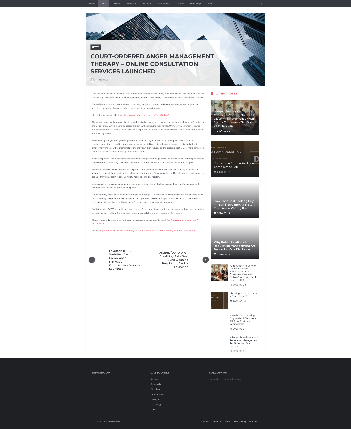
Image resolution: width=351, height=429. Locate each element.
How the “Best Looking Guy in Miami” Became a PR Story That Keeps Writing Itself (234, 204)
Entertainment (163, 3)
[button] (261, 3)
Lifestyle (180, 3)
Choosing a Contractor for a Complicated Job (244, 295)
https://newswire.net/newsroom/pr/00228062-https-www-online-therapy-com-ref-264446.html (148, 230)
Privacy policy (240, 421)
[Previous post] (92, 260)
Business (116, 3)
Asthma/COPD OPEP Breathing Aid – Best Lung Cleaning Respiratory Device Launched (173, 260)
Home (92, 3)
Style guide (254, 421)
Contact (227, 421)
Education (146, 3)
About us (217, 421)
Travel (209, 3)
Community (131, 3)
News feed (205, 421)
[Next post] (206, 260)
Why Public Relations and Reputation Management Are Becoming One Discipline (235, 246)
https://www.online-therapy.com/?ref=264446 (146, 115)
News (103, 3)
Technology (195, 3)
